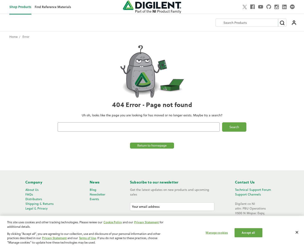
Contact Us (245, 182)
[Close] (297, 232)
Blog (93, 190)
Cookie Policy (112, 222)
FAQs (29, 194)
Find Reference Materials (53, 7)
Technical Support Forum (253, 190)
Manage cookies (217, 233)
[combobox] (247, 22)
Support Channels (248, 194)
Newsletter (97, 194)
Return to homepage (152, 145)
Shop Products (20, 6)
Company (33, 182)
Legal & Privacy (36, 208)
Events (94, 199)
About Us (32, 190)
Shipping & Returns (39, 204)
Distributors (33, 199)
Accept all (248, 233)
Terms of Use (87, 238)
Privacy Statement (146, 222)
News (94, 182)
